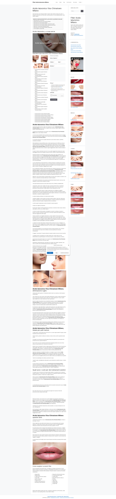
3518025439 (76, 34)
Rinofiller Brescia (74, 119)
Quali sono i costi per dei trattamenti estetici (41, 26)
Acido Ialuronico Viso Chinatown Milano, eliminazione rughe (44, 23)
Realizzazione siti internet (55, 497)
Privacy (52, 83)
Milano (60, 2)
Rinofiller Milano (73, 89)
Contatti (80, 2)
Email (59, 62)
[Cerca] (82, 11)
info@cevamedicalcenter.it (78, 35)
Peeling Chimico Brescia (75, 131)
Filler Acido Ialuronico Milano (41, 2)
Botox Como (73, 208)
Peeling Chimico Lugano (75, 178)
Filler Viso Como (74, 191)
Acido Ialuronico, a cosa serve (39, 20)
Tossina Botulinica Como (75, 214)
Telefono (52, 62)
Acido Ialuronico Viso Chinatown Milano (40, 22)
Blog (64, 2)
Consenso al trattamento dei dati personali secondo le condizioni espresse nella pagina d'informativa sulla (58, 86)
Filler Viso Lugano (74, 155)
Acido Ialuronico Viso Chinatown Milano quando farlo (43, 27)
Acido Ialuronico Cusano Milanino (77, 52)
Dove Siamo (75, 2)
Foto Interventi (69, 2)
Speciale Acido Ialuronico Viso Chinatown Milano (42, 21)
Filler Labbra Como (74, 202)
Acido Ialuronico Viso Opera (76, 44)
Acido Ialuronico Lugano (75, 161)
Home (57, 2)
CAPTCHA (52, 92)
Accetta (50, 252)
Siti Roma (72, 497)
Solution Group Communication (65, 497)
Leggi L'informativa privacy (51, 496)
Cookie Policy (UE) (60, 496)
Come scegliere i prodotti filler (39, 28)
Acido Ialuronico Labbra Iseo (76, 46)
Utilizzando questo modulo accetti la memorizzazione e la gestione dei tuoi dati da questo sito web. (58, 89)
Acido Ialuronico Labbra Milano (76, 101)
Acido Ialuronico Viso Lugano (76, 172)
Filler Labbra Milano (74, 107)
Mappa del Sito (66, 496)
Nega (56, 252)
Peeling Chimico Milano (75, 95)
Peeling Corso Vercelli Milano (76, 50)
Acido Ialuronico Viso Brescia (76, 137)
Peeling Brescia (73, 142)
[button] (68, 245)
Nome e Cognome (54, 58)
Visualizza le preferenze (65, 252)
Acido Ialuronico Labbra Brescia (76, 125)
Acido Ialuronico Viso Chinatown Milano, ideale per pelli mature (44, 25)
